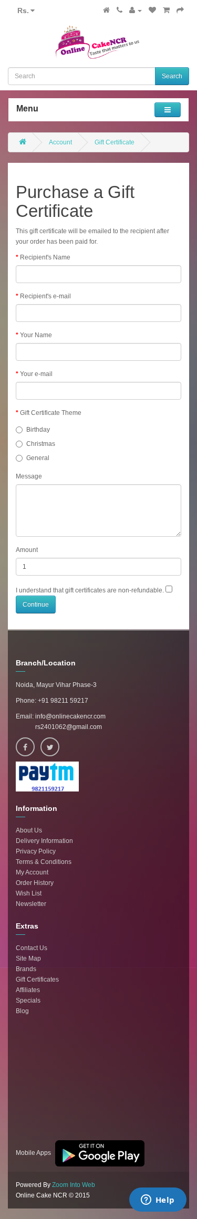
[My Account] (135, 10)
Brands (26, 969)
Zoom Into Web (73, 1185)
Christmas (40, 443)
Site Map (28, 958)
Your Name (36, 335)
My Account (32, 872)
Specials (28, 1000)
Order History (35, 883)
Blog (22, 1011)
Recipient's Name (45, 257)
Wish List (29, 893)
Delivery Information (44, 841)
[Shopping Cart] (166, 10)
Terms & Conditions (43, 862)
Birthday (38, 429)
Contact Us (31, 948)
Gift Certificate (114, 142)
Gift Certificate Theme (50, 412)
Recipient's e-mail (45, 296)
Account (60, 142)
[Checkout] (180, 10)
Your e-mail (36, 374)
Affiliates (28, 990)
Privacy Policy (36, 851)
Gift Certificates (37, 979)
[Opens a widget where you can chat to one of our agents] (157, 1200)
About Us (29, 830)
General (37, 458)
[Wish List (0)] (152, 10)
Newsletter (31, 904)
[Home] (106, 10)
